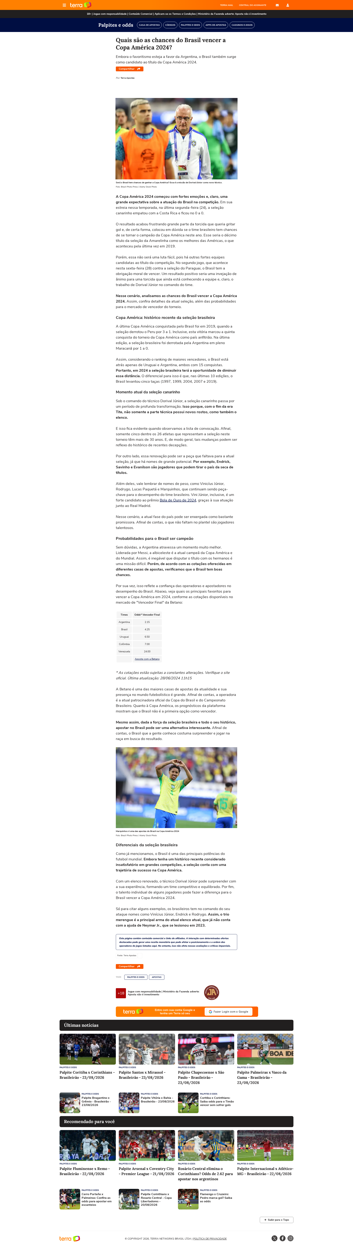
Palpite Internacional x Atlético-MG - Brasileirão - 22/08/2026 (265, 1171)
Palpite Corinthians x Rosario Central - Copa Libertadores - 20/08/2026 (156, 1200)
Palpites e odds (136, 977)
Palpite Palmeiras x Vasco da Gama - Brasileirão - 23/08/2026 (261, 1077)
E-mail (277, 5)
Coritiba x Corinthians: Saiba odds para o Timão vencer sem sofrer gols (217, 1101)
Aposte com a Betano (147, 659)
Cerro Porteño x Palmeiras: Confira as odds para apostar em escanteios (97, 1200)
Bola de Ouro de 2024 (178, 500)
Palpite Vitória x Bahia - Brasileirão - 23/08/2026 (158, 1099)
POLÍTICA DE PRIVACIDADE (210, 1239)
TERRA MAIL (226, 5)
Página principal (80, 5)
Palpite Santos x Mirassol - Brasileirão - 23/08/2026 (142, 1075)
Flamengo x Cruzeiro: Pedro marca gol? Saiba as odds (216, 1198)
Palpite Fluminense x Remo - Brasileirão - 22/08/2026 (85, 1171)
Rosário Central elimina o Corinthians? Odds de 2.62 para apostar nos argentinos (205, 1173)
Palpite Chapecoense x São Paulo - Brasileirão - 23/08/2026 (201, 1077)
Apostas (156, 977)
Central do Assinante (252, 5)
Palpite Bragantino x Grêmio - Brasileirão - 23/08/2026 (96, 1101)
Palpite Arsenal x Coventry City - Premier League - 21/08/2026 (146, 1171)
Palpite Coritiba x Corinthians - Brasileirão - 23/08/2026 (87, 1075)
